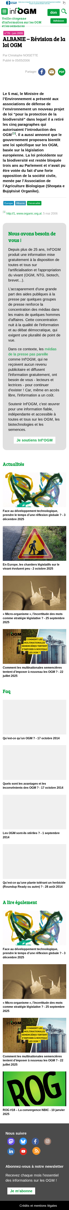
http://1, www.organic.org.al (24, 213)
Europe (8, 203)
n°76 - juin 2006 (13, 33)
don (53, 12)
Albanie (20, 203)
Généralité (34, 203)
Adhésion (58, 20)
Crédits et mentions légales (38, 1205)
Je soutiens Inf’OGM (35, 440)
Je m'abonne (21, 1191)
